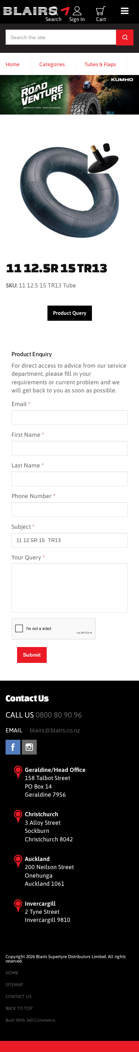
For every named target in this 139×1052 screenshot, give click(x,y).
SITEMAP (14, 984)
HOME (12, 973)
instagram (29, 747)
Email (20, 404)
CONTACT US (19, 996)
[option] (69, 190)
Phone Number (33, 496)
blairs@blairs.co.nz (55, 730)
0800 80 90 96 (59, 715)
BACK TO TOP (19, 1008)
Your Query (28, 557)
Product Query (69, 313)
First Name (27, 434)
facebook (13, 747)
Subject (22, 526)
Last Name (27, 465)
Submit (32, 655)
